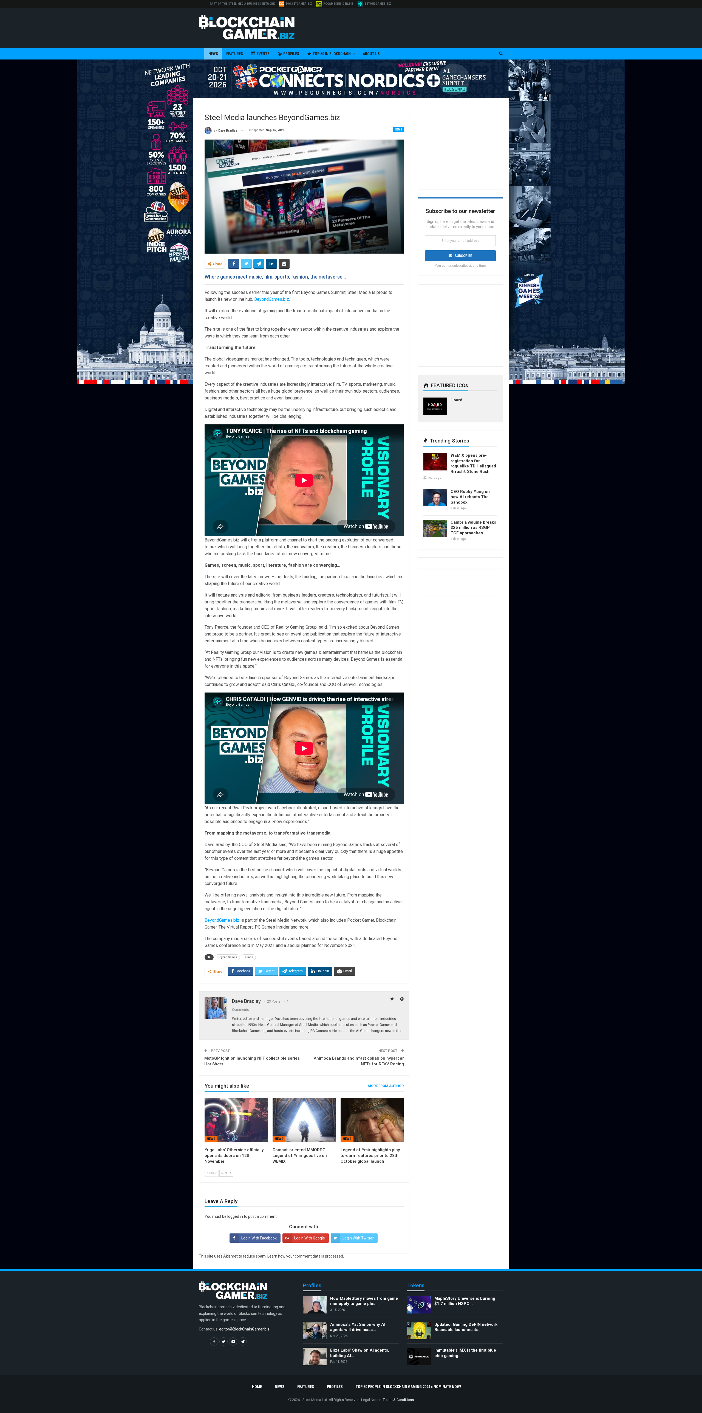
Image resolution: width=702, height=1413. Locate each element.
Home (257, 1386)
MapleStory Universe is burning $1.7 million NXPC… (464, 1301)
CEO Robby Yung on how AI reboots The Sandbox (470, 497)
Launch (248, 957)
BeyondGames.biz (378, 3)
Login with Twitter (358, 1238)
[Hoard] (435, 406)
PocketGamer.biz (299, 3)
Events (263, 54)
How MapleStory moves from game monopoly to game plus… (364, 1301)
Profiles (291, 54)
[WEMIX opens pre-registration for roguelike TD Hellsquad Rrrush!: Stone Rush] (435, 461)
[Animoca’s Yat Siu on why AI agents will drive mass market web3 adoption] (315, 1331)
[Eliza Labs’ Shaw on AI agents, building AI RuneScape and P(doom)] (315, 1356)
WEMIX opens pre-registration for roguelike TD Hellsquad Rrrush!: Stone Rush (473, 463)
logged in (235, 1216)
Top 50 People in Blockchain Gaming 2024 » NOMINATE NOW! (408, 1386)
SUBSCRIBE (463, 256)
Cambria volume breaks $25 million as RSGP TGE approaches (473, 527)
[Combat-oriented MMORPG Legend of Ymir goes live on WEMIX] (304, 1120)
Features (234, 54)
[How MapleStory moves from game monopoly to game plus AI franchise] (315, 1304)
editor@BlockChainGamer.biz (244, 1329)
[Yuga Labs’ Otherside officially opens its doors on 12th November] (236, 1120)
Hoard (456, 400)
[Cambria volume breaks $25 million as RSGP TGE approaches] (435, 528)
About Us (371, 54)
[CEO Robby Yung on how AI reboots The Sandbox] (435, 498)
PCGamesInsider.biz (338, 3)
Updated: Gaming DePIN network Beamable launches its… (465, 1327)
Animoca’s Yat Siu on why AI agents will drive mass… (357, 1327)
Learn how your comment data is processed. (305, 1256)
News (213, 54)
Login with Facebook (259, 1238)
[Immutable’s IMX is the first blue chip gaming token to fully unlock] (419, 1356)
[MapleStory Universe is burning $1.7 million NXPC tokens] (419, 1304)
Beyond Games (227, 957)
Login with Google (309, 1238)
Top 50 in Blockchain (332, 54)
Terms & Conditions (398, 1400)
